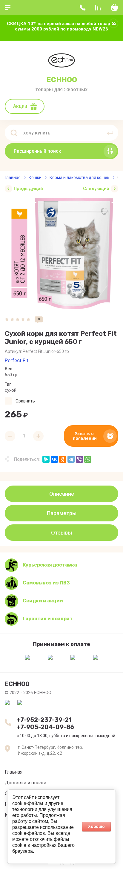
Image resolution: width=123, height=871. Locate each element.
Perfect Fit (16, 360)
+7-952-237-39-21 (44, 719)
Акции (20, 106)
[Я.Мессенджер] (46, 459)
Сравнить (25, 401)
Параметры (61, 513)
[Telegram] (71, 459)
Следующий (96, 188)
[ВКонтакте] (54, 459)
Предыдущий (28, 188)
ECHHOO (61, 80)
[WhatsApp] (87, 459)
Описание (61, 494)
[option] (61, 253)
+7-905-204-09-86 (45, 727)
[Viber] (79, 459)
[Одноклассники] (62, 459)
